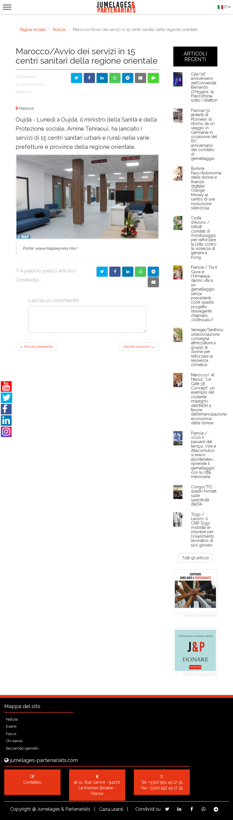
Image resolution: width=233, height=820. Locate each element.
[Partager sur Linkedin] (128, 271)
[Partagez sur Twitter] (167, 809)
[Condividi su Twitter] (76, 78)
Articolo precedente (36, 347)
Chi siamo (14, 741)
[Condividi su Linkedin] (102, 78)
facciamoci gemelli (22, 748)
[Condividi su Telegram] (128, 78)
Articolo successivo (139, 347)
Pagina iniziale (32, 29)
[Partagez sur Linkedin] (179, 809)
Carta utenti (111, 809)
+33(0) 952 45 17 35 (165, 782)
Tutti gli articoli (195, 558)
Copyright (20, 809)
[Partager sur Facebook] (115, 271)
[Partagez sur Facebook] (191, 809)
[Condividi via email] (140, 78)
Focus (11, 734)
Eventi (11, 726)
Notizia (59, 29)
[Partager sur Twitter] (102, 271)
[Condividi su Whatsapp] (115, 78)
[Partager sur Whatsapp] (140, 271)
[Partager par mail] (153, 282)
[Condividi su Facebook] (89, 78)
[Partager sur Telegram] (153, 271)
